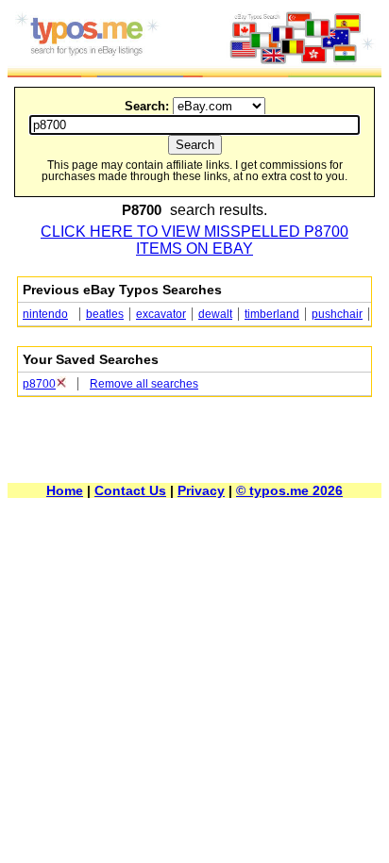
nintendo (45, 314)
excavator (161, 314)
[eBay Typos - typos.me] (194, 72)
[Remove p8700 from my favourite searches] (61, 383)
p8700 (39, 383)
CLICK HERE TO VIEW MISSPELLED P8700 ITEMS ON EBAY (194, 240)
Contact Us (130, 490)
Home (64, 490)
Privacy (201, 490)
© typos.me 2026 (289, 490)
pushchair (337, 314)
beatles (105, 314)
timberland (272, 314)
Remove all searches (144, 383)
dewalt (215, 314)
